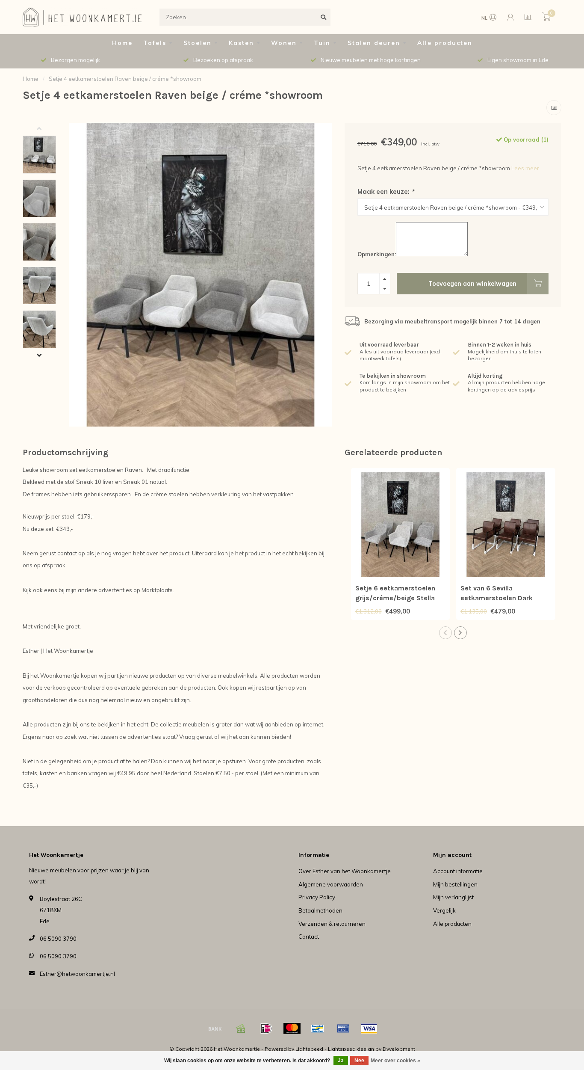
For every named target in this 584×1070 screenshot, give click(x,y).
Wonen (284, 43)
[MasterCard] (292, 1028)
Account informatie (458, 871)
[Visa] (369, 1028)
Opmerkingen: (376, 254)
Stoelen (197, 43)
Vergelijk (444, 910)
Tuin (322, 43)
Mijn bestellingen (455, 884)
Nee (359, 1061)
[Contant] (240, 1028)
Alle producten (444, 43)
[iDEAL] (266, 1028)
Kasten (241, 43)
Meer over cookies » (395, 1061)
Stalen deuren (374, 43)
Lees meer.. (526, 168)
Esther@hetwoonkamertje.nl (77, 973)
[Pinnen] (343, 1028)
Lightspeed (309, 1049)
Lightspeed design (351, 1049)
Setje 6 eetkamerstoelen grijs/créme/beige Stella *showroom (395, 598)
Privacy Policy (316, 897)
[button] (46, 129)
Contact (308, 936)
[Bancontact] (317, 1028)
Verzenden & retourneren (332, 923)
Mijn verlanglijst (453, 897)
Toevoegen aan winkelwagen (472, 284)
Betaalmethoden (320, 910)
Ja (341, 1061)
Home (122, 43)
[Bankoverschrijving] (215, 1028)
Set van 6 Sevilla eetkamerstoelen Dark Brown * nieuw (496, 598)
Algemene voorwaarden (330, 884)
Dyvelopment (399, 1049)
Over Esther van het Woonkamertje (344, 871)
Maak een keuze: (385, 191)
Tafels (154, 43)
